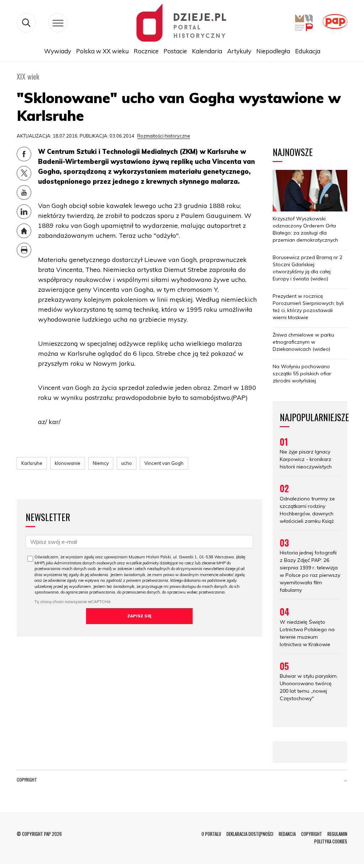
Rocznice (146, 51)
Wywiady (57, 51)
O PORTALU (211, 833)
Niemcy (101, 463)
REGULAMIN (337, 833)
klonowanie (67, 463)
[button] (345, 781)
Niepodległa (273, 51)
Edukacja (307, 51)
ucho (126, 463)
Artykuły (239, 51)
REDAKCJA (287, 833)
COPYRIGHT (311, 833)
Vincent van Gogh (163, 463)
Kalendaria (207, 51)
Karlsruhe (31, 463)
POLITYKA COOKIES (330, 841)
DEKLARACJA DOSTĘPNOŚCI (249, 833)
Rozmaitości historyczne (163, 136)
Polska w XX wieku (102, 51)
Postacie (175, 51)
